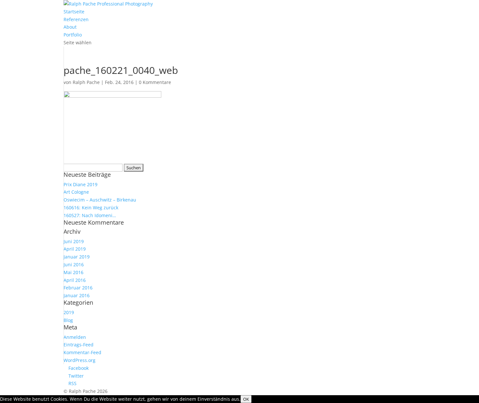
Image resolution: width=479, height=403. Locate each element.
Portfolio (73, 35)
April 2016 (75, 280)
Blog (68, 320)
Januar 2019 (77, 257)
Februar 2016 (78, 288)
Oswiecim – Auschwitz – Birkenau (100, 200)
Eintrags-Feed (79, 344)
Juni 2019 (74, 241)
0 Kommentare (155, 82)
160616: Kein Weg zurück (91, 207)
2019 (69, 312)
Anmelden (75, 337)
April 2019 (75, 249)
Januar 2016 (77, 295)
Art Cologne (76, 192)
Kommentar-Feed (82, 352)
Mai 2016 (73, 272)
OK (246, 399)
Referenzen (76, 19)
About (70, 27)
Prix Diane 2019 (80, 184)
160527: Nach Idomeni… (90, 215)
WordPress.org (79, 360)
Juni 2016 (74, 264)
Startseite (74, 11)
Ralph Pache (86, 82)
